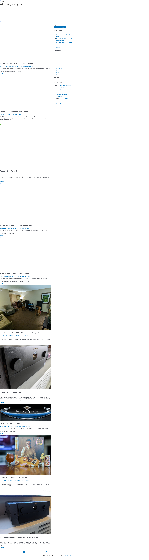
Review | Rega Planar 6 (8, 171)
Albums (10, 66)
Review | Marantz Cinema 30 (10, 392)
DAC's (57, 60)
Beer (13, 66)
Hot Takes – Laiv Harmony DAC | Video (14, 112)
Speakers (58, 66)
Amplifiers (8, 395)
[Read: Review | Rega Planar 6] (30, 168)
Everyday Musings (10, 276)
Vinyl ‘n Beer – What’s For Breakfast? (13, 478)
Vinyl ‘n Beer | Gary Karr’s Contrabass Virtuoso (17, 63)
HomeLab (4, 18)
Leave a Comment (30, 66)
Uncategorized (59, 72)
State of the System (11, 540)
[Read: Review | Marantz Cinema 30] (30, 389)
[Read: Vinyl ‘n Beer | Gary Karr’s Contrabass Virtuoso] (30, 60)
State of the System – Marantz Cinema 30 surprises (19, 537)
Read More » (2, 73)
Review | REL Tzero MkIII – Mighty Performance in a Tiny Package (64, 94)
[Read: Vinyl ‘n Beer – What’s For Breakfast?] (30, 474)
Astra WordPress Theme (68, 555)
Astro (3, 14)
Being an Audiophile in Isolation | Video (14, 273)
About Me (4, 8)
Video (9, 114)
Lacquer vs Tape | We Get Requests (63, 32)
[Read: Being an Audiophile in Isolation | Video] (30, 270)
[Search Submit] (56, 27)
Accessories (58, 53)
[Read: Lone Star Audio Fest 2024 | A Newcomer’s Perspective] (30, 329)
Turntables (13, 173)
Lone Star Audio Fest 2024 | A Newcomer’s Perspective (20, 333)
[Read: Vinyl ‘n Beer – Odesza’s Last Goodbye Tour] (30, 222)
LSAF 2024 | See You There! (10, 423)
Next (47, 551)
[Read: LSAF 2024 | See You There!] (27, 420)
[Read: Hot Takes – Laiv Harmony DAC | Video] (30, 108)
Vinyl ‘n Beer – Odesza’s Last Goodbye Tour (16, 225)
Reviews (16, 66)
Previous (3, 551)
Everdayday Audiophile (11, 4)
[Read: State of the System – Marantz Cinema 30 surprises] (30, 534)
